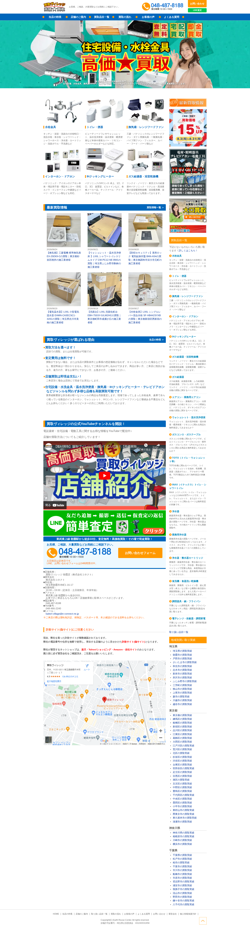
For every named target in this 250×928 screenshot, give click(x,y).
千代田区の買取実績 (183, 795)
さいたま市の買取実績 (185, 662)
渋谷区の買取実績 (182, 760)
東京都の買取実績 (182, 715)
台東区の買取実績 (182, 764)
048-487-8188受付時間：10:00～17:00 (163, 7)
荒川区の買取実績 (182, 749)
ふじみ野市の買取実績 (185, 681)
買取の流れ (125, 16)
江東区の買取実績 (182, 734)
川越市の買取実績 (182, 700)
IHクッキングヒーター (184, 336)
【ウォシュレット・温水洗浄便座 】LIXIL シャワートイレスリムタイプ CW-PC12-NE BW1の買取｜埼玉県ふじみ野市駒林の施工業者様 (105, 241)
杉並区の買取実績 (182, 757)
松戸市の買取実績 (182, 858)
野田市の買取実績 (182, 896)
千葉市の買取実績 (182, 866)
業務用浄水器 (179, 534)
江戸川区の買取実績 (183, 745)
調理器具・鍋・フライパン (186, 601)
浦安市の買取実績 (182, 885)
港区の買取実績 (181, 779)
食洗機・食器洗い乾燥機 (185, 581)
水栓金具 (177, 255)
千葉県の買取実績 (182, 855)
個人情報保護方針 (188, 914)
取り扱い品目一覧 (178, 632)
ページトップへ (203, 921)
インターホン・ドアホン (185, 316)
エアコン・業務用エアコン (186, 397)
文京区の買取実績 (182, 783)
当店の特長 (55, 16)
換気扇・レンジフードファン (187, 296)
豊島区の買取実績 (182, 791)
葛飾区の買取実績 (182, 738)
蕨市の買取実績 (181, 696)
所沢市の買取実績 (182, 677)
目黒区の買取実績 (182, 776)
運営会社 (173, 914)
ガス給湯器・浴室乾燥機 (185, 356)
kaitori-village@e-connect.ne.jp (62, 613)
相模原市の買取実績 (183, 836)
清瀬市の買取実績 (182, 821)
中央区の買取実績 (182, 798)
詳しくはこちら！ (188, 250)
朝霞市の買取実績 (182, 654)
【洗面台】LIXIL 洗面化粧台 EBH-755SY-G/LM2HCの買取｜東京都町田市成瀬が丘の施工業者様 (105, 298)
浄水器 (175, 511)
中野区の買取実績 (182, 787)
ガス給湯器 (178, 377)
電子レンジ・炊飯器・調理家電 (188, 618)
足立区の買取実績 (182, 772)
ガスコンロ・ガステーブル (186, 434)
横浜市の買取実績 (182, 844)
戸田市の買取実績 (182, 658)
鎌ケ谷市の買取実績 (183, 900)
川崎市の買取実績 (182, 840)
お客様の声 (148, 16)
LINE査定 (197, 10)
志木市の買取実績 (182, 670)
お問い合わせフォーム (140, 553)
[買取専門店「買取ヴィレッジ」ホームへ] (54, 11)
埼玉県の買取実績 (182, 650)
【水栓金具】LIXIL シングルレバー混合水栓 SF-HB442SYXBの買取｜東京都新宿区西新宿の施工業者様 (145, 298)
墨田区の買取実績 (182, 802)
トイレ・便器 (179, 276)
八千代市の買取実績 (183, 904)
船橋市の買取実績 (182, 874)
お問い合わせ (197, 3)
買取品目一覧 (101, 16)
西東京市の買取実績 (183, 814)
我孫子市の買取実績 (183, 889)
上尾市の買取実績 (182, 692)
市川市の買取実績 (182, 870)
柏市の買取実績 (181, 862)
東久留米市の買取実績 (185, 817)
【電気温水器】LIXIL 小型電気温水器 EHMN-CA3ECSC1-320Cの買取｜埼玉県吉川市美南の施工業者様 (64, 298)
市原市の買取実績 (182, 877)
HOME (56, 914)
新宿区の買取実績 (182, 726)
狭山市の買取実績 (182, 689)
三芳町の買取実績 (182, 685)
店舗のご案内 (78, 16)
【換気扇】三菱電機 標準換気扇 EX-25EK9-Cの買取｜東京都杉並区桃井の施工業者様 (64, 237)
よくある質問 (171, 16)
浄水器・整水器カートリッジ (187, 557)
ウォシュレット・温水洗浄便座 (188, 417)
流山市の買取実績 (182, 893)
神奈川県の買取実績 (183, 832)
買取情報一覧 (154, 207)
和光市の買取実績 (182, 666)
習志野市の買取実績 (183, 881)
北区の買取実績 (181, 753)
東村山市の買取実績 (183, 810)
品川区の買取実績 (182, 730)
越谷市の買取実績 (182, 704)
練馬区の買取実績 (182, 719)
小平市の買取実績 (182, 806)
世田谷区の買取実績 (183, 768)
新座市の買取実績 (182, 673)
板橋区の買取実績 (182, 722)
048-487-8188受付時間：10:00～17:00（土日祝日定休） (79, 553)
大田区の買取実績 (182, 741)
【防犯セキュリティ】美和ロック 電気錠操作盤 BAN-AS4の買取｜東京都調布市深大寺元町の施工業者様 (145, 239)
